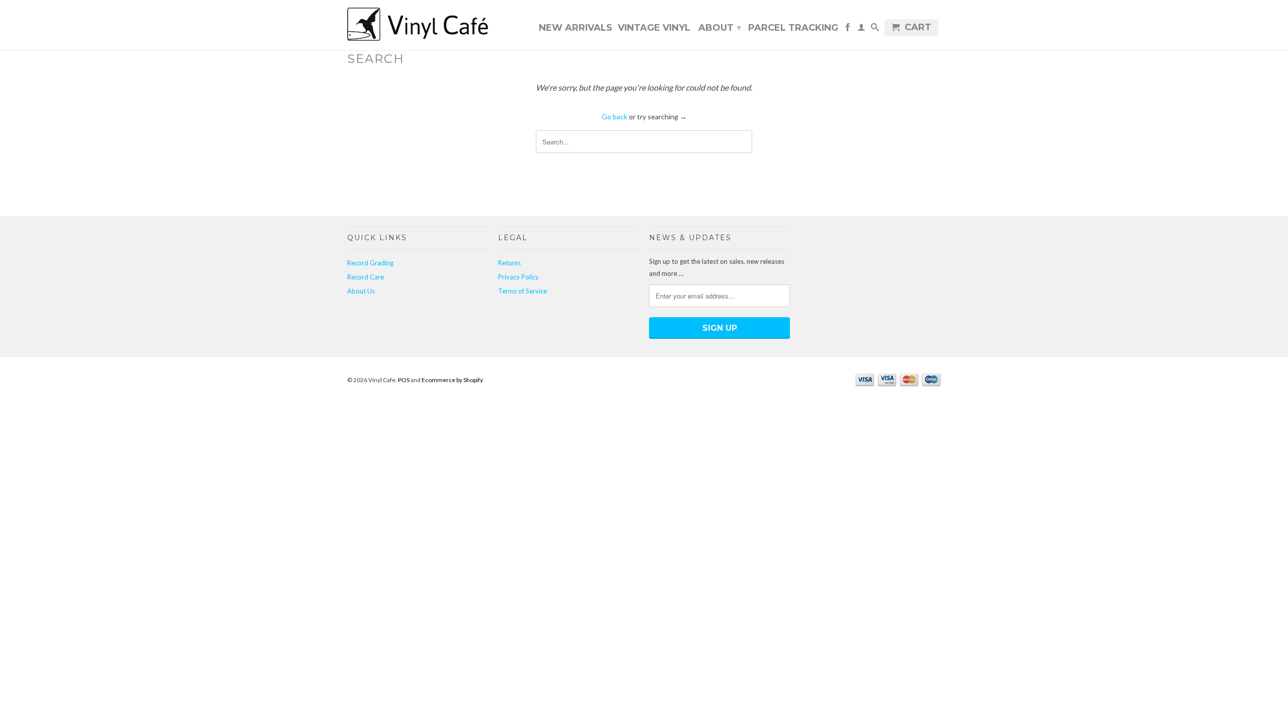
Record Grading (370, 263)
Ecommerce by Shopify (452, 380)
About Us (361, 291)
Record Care (365, 277)
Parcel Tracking (793, 28)
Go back (614, 116)
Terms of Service (522, 291)
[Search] (875, 29)
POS (404, 380)
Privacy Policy (518, 277)
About (719, 27)
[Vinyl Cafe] (417, 25)
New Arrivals (575, 28)
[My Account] (861, 29)
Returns (509, 263)
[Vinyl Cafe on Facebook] (848, 29)
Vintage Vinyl (654, 28)
